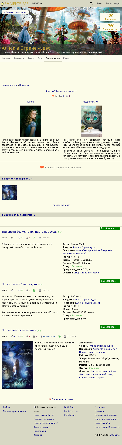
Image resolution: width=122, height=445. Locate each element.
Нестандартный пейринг (104, 371)
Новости (6, 58)
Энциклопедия (53, 58)
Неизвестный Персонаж (92, 352)
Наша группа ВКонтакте (107, 427)
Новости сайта (103, 423)
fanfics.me (114, 435)
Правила (99, 411)
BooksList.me (71, 411)
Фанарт (31, 58)
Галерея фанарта (61, 205)
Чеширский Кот (91, 101)
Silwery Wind (77, 244)
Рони (90, 342)
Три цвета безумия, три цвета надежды (29, 231)
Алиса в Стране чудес (84, 247)
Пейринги (24, 85)
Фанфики (17, 58)
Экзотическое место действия (95, 374)
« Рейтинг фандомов (15, 12)
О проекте (100, 407)
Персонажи (40, 431)
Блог (40, 58)
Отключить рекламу (62, 399)
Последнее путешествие (19, 330)
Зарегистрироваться (14, 411)
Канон (66, 58)
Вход (99, 3)
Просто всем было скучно (20, 284)
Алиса (30, 101)
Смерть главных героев (86, 272)
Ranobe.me (70, 415)
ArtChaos (76, 296)
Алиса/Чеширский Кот (88, 250)
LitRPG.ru (69, 407)
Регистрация (113, 3)
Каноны (38, 435)
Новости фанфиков (44, 415)
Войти (6, 407)
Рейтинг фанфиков (44, 419)
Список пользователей (46, 423)
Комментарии (41, 427)
